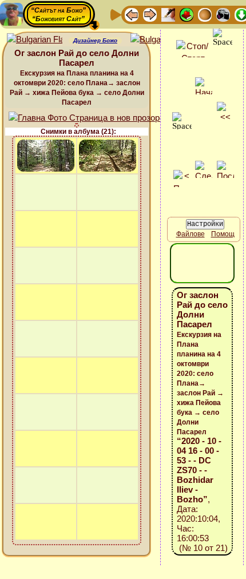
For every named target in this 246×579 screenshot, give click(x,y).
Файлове (190, 234)
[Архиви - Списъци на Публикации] (168, 14)
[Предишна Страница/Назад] (131, 14)
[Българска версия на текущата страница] (158, 39)
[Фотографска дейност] (223, 14)
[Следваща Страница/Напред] (150, 14)
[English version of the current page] (35, 39)
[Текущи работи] (205, 14)
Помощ (223, 234)
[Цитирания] (186, 14)
